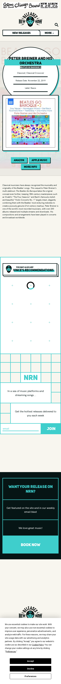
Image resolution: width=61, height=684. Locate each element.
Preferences (30, 676)
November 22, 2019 (37, 80)
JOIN (51, 428)
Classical (21, 72)
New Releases (21, 32)
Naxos (33, 87)
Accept (30, 661)
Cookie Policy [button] (38, 645)
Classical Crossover (35, 72)
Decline (30, 669)
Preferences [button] (11, 651)
